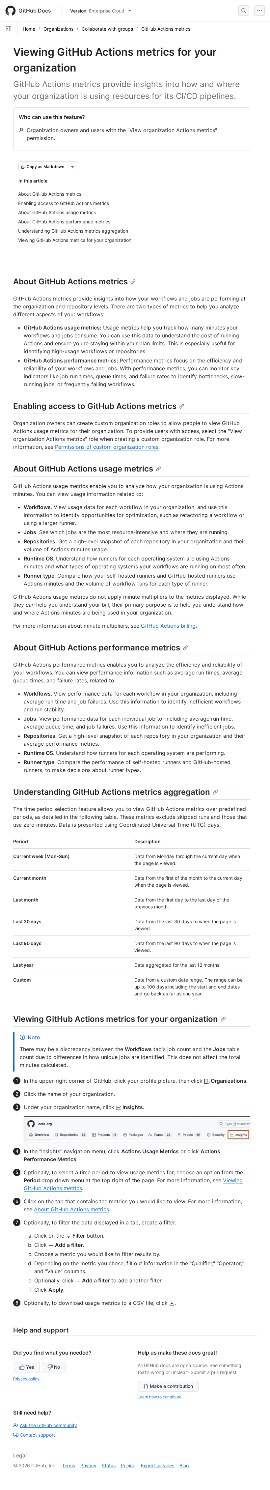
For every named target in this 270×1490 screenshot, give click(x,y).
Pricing (128, 1465)
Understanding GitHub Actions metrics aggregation (111, 792)
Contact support (37, 1435)
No (57, 1367)
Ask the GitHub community (48, 1425)
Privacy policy (26, 1378)
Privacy (88, 1465)
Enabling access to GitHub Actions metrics (94, 406)
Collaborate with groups (107, 29)
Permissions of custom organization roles (106, 447)
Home (29, 29)
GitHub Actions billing (168, 625)
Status (109, 1465)
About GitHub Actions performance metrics (96, 647)
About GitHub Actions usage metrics (83, 468)
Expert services (157, 1465)
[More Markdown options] (72, 166)
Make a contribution (171, 1386)
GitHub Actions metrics (165, 29)
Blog (184, 1465)
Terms (68, 1465)
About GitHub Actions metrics (70, 281)
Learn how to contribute (159, 1396)
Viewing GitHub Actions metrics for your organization (115, 1019)
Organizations (58, 29)
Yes (30, 1367)
